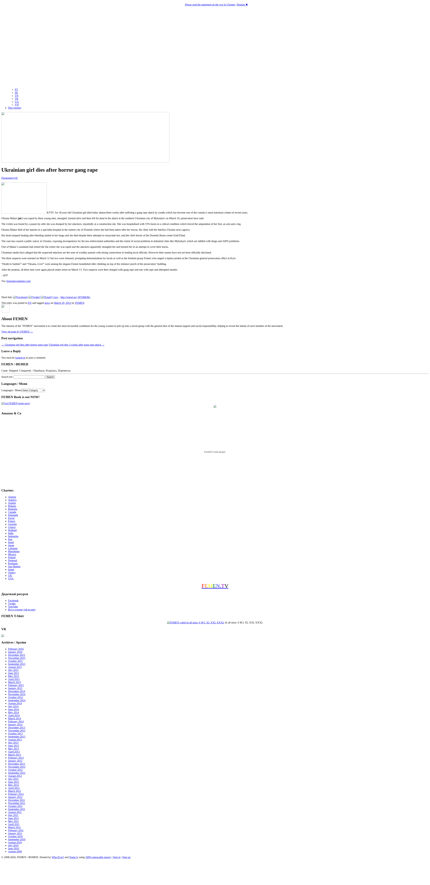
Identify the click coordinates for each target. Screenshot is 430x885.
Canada (12, 512)
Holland (12, 530)
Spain (11, 569)
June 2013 (13, 745)
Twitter (12, 603)
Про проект (14, 107)
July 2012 (13, 779)
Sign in (116, 857)
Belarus (12, 506)
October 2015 (15, 661)
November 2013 (16, 730)
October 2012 (15, 769)
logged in (20, 357)
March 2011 (14, 827)
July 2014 (13, 706)
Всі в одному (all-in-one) (21, 609)
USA (11, 578)
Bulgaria (12, 509)
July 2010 (13, 845)
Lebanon (12, 548)
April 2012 (14, 788)
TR (16, 98)
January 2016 (15, 652)
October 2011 (15, 806)
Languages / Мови (11, 390)
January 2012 (15, 797)
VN (17, 104)
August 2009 (15, 851)
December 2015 (16, 655)
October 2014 (15, 697)
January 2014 (15, 724)
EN (30, 302)
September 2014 (16, 700)
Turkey (12, 572)
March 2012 (14, 791)
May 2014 (13, 712)
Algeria (12, 496)
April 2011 (13, 824)
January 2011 (15, 833)
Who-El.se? (58, 857)
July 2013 (13, 742)
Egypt (11, 518)
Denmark (13, 515)
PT (16, 89)
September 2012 (16, 772)
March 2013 (14, 754)
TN (16, 95)
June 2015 (13, 673)
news (47, 302)
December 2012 (16, 763)
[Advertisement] (215, 872)
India (10, 533)
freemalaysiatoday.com (18, 281)
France (11, 521)
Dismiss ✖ (242, 4)
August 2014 (15, 703)
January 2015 (15, 688)
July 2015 (13, 670)
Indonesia (13, 536)
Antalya (12, 500)
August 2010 (15, 842)
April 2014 (14, 715)
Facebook (13, 600)
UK (10, 575)
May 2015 (13, 676)
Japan (11, 545)
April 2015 (14, 679)
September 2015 (16, 664)
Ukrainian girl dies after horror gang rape (24, 344)
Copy (55, 297)
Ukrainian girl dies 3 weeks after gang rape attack (76, 344)
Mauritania (13, 551)
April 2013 (14, 751)
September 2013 (16, 736)
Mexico (12, 554)
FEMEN (79, 302)
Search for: (7, 376)
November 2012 (16, 766)
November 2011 (16, 803)
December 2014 (16, 691)
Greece (12, 527)
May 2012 (13, 785)
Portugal (12, 560)
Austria (12, 503)
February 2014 (16, 721)
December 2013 (16, 727)
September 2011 (16, 809)
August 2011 (15, 812)
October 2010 (15, 836)
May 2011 (13, 821)
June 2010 (13, 848)
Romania (13, 563)
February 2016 (16, 648)
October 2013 (15, 733)
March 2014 (14, 718)
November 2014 (16, 694)
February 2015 (16, 685)
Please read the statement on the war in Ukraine (210, 4)
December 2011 (16, 800)
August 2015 (15, 667)
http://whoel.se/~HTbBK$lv (75, 297)
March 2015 (14, 682)
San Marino (14, 566)
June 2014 (13, 709)
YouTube (13, 606)
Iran (10, 539)
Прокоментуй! (9, 178)
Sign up (126, 857)
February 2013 (16, 757)
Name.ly (73, 857)
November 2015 (16, 658)
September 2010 (16, 839)
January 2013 (15, 760)
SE (16, 92)
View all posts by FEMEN (17, 331)
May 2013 (13, 748)
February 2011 (16, 830)
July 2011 (13, 815)
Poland (11, 557)
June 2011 (13, 818)
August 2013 (15, 739)
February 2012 (16, 794)
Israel (11, 542)
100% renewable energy (98, 857)
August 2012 (15, 775)
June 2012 (13, 782)
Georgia (12, 524)
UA (17, 101)
